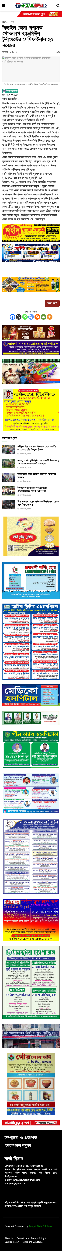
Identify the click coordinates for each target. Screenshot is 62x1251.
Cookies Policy (12, 1249)
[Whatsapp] (25, 317)
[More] (49, 317)
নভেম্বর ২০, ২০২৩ (9, 52)
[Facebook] (12, 317)
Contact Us (22, 1245)
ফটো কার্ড (52, 303)
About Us (9, 1245)
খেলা (12, 22)
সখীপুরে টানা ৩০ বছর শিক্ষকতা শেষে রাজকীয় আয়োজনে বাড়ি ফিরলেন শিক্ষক (36, 448)
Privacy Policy (37, 1245)
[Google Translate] (31, 317)
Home (5, 22)
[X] (18, 317)
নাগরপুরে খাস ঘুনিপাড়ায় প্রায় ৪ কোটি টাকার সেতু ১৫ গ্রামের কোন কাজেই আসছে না (38, 462)
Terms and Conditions (32, 1249)
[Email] (43, 317)
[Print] (37, 317)
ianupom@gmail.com (15, 1183)
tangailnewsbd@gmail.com (26, 1179)
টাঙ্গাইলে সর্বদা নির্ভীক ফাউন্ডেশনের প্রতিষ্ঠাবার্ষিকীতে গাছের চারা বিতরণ (32, 489)
